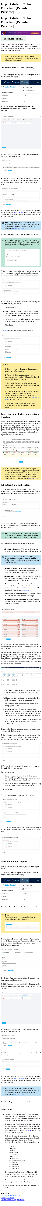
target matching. (33, 478)
